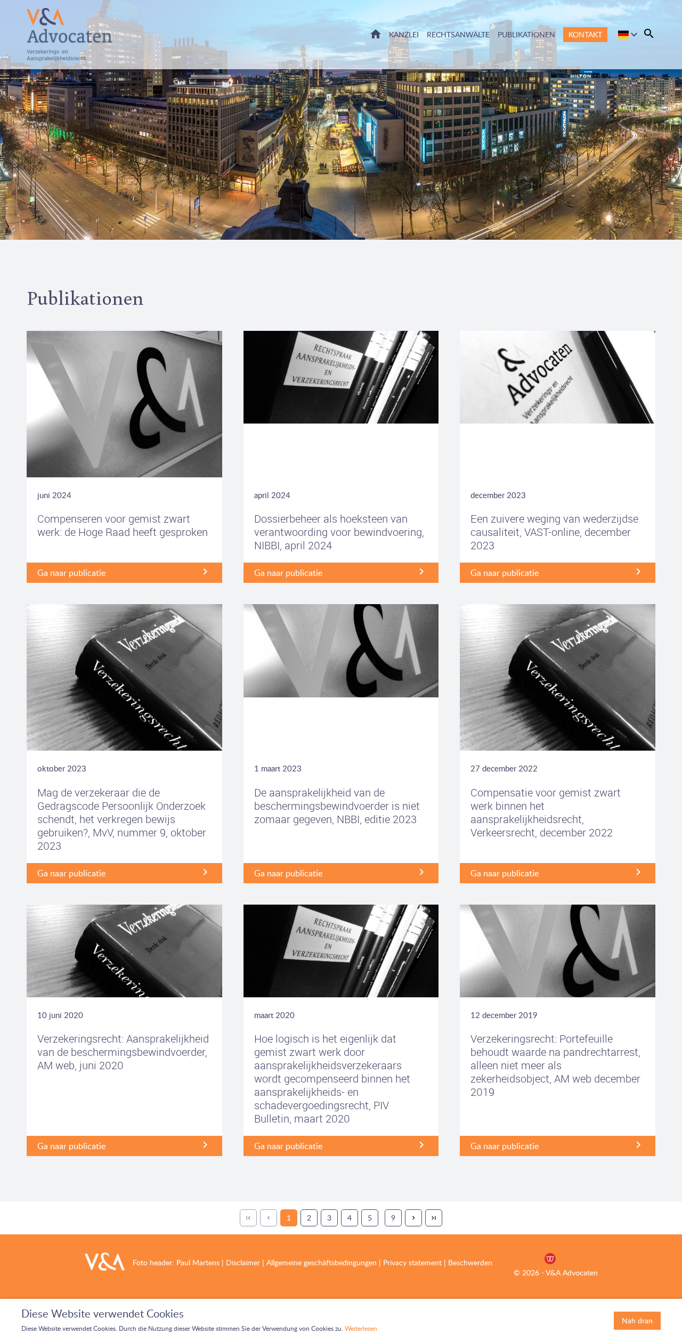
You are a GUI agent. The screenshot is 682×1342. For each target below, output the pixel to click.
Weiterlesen (361, 1328)
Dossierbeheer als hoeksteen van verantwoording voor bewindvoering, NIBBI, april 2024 (339, 531)
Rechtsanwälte (458, 34)
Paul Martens (198, 1262)
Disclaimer (242, 1262)
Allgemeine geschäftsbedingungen (321, 1262)
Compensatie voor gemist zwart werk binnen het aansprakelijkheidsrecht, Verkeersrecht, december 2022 (545, 812)
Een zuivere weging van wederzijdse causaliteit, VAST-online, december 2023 (554, 531)
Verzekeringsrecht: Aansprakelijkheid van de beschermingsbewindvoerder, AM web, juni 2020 (123, 1051)
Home (375, 34)
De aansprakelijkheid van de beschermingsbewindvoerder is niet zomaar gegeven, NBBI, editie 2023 (337, 805)
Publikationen (526, 34)
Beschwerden (470, 1262)
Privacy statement (412, 1262)
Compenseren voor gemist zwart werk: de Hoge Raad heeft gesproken (122, 525)
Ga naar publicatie (71, 572)
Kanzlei (404, 34)
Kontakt (585, 34)
